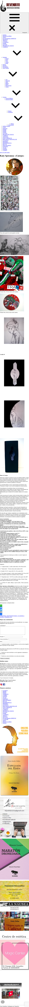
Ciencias (4, 97)
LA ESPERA (5, 42)
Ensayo (7, 58)
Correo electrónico (4, 639)
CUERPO (5, 150)
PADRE (4, 43)
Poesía (6, 59)
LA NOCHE (5, 719)
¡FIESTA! (5, 41)
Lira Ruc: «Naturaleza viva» (6, 617)
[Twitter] (14, 610)
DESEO (4, 693)
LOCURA (5, 44)
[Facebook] (14, 608)
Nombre (2, 636)
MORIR (4, 691)
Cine (6, 79)
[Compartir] (14, 614)
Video (6, 82)
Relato (6, 63)
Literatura (5, 57)
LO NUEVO (5, 140)
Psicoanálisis (5, 66)
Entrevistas (5, 128)
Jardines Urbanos (6, 126)
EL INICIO (5, 690)
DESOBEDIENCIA (7, 143)
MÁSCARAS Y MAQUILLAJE (10, 139)
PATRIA (4, 35)
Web (1, 641)
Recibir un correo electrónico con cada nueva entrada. (13, 656)
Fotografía (7, 80)
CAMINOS (5, 47)
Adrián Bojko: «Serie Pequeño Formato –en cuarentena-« (12, 615)
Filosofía (4, 65)
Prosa (6, 60)
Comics (7, 86)
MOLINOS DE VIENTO (8, 45)
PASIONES (5, 146)
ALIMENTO (5, 694)
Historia (9, 111)
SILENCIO (5, 39)
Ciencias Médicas (9, 98)
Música (12, 123)
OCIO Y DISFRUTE (7, 138)
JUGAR (4, 147)
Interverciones (8, 85)
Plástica (7, 83)
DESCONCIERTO (7, 145)
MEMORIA (5, 141)
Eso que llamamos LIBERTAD (9, 38)
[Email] (14, 612)
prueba (8, 152)
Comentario (3, 625)
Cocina (4, 127)
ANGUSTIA (5, 137)
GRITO (4, 37)
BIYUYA (5, 144)
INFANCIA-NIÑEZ (7, 36)
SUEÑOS (5, 149)
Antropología (11, 125)
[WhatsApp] (14, 606)
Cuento (6, 62)
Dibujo (6, 84)
